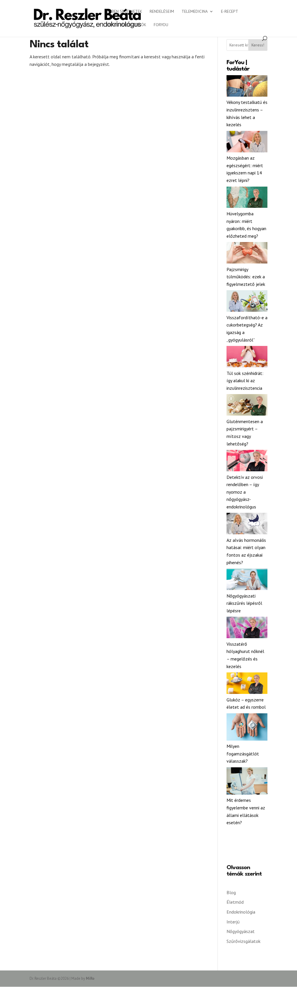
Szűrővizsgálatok (243, 941)
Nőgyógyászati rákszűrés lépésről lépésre (244, 603)
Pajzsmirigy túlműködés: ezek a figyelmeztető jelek (246, 276)
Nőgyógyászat (241, 931)
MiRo (90, 978)
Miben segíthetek (124, 11)
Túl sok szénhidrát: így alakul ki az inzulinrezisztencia (245, 380)
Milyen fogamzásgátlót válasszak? (243, 753)
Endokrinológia (241, 912)
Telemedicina (195, 11)
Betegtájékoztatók (126, 25)
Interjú (233, 922)
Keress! (257, 45)
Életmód (235, 902)
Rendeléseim (162, 11)
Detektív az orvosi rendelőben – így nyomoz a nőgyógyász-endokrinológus (245, 492)
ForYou (161, 25)
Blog (231, 892)
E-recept (229, 11)
